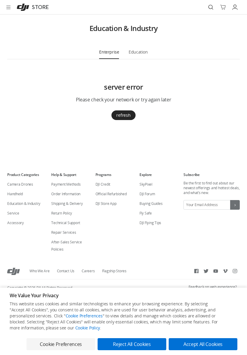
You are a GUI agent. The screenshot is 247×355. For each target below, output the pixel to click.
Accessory (15, 222)
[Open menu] (8, 7)
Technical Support (65, 222)
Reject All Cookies (132, 344)
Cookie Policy (87, 328)
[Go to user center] (235, 7)
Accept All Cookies (203, 344)
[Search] (211, 7)
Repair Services (63, 232)
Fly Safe (145, 213)
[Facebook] (196, 271)
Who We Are (40, 270)
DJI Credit (103, 184)
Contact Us (66, 270)
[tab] (109, 52)
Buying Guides (151, 203)
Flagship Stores (114, 270)
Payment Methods (65, 184)
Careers (88, 270)
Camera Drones (20, 184)
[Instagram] (235, 271)
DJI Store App (106, 203)
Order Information (65, 193)
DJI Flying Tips (150, 222)
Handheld (15, 193)
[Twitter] (206, 271)
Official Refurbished (111, 193)
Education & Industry (23, 203)
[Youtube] (215, 271)
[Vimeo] (225, 271)
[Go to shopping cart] (223, 7)
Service (13, 213)
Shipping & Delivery (67, 203)
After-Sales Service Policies (66, 245)
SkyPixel (145, 184)
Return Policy (61, 213)
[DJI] (13, 271)
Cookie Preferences (84, 316)
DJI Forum (147, 193)
